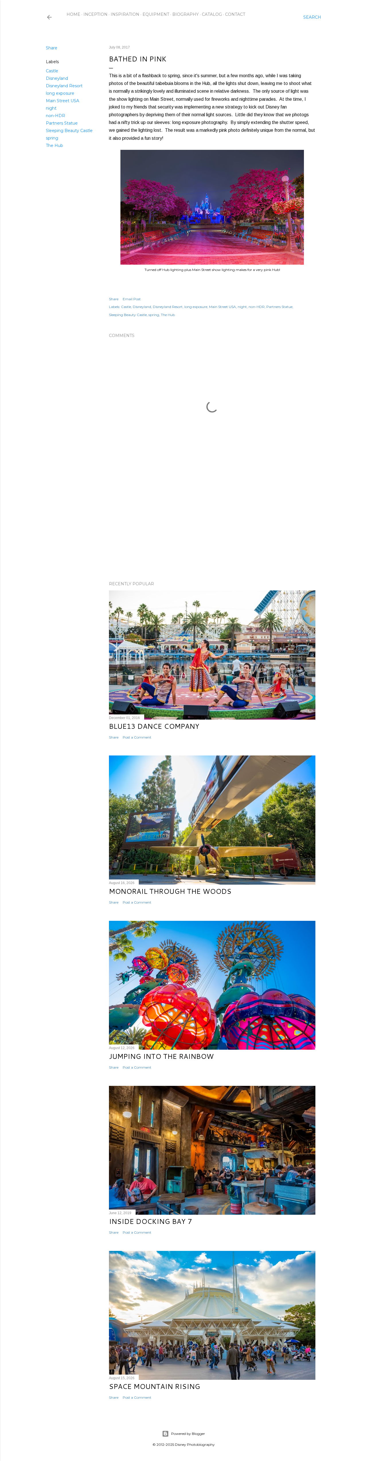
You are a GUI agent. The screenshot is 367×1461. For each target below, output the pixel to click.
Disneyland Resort (64, 85)
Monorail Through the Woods (170, 891)
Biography (185, 14)
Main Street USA (62, 100)
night (51, 108)
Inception (95, 14)
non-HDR (55, 115)
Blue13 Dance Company (154, 726)
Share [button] (51, 48)
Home (73, 14)
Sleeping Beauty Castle (69, 130)
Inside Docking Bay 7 (150, 1221)
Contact (235, 14)
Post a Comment (137, 737)
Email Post (132, 299)
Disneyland (57, 78)
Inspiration (125, 14)
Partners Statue (62, 123)
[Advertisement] (212, 527)
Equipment (155, 14)
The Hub (54, 145)
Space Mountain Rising (154, 1386)
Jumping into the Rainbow (161, 1056)
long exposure (60, 93)
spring (52, 138)
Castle (52, 70)
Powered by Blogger (188, 1433)
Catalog (212, 14)
